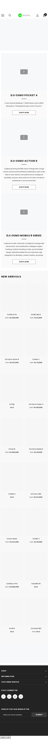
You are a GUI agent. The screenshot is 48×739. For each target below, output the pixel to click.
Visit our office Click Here (24, 10)
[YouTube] (15, 696)
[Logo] (24, 15)
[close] (46, 6)
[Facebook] (3, 696)
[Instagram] (9, 696)
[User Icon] (37, 15)
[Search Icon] (12, 15)
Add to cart (5, 737)
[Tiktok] (21, 696)
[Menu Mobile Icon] (2, 15)
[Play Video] (24, 71)
